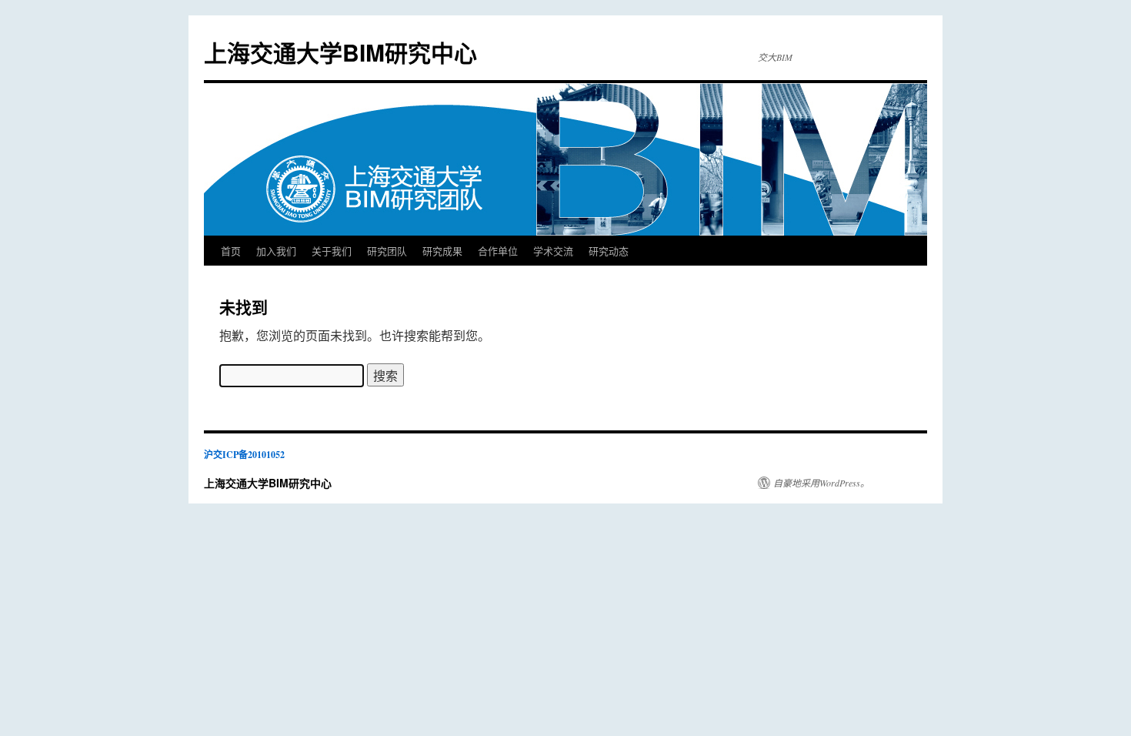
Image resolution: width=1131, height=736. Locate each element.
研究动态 (609, 250)
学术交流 (553, 250)
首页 (231, 250)
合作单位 (498, 250)
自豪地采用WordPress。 (821, 483)
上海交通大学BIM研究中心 (340, 52)
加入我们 (276, 250)
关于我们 (332, 250)
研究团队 (387, 250)
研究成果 (442, 250)
